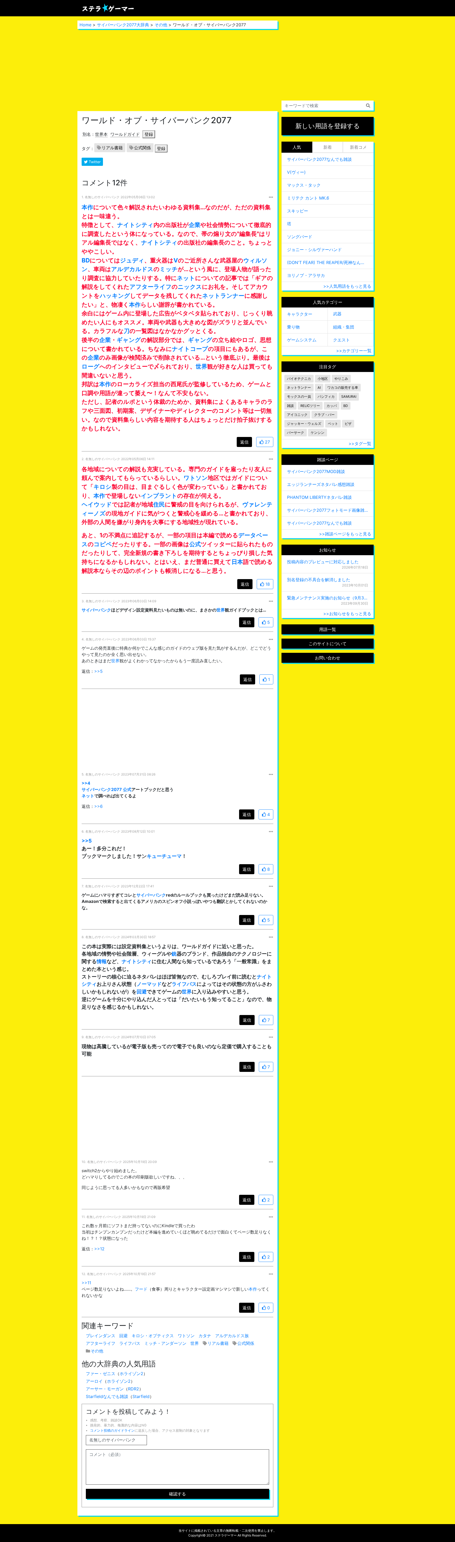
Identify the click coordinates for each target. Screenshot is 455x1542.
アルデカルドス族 (232, 1335)
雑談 (290, 406)
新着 (327, 147)
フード (141, 1289)
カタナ (205, 1335)
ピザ (348, 424)
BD (86, 260)
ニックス (190, 286)
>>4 (86, 783)
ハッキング (115, 295)
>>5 (98, 671)
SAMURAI (348, 397)
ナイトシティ (135, 224)
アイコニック (297, 415)
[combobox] (327, 106)
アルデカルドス (132, 268)
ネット (186, 277)
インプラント (159, 495)
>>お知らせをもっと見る (347, 613)
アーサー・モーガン (105, 1388)
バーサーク (295, 433)
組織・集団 (343, 327)
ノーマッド (149, 984)
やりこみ (341, 379)
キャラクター (299, 314)
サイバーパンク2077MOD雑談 (316, 471)
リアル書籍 (112, 147)
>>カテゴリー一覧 (354, 350)
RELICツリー (310, 406)
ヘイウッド (97, 504)
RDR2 (133, 1388)
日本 (237, 561)
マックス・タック (304, 185)
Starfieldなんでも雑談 (107, 1396)
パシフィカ (326, 397)
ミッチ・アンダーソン (165, 1343)
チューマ (172, 856)
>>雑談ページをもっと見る (345, 533)
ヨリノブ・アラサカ (306, 275)
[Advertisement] (177, 70)
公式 (195, 544)
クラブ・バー (324, 415)
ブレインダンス (100, 1335)
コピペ (103, 544)
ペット (333, 424)
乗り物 (293, 327)
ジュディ (132, 260)
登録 (149, 134)
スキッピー (297, 210)
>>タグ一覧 (360, 443)
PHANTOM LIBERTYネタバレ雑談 (319, 497)
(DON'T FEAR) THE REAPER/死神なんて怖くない (327, 262)
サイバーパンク (96, 610)
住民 (159, 504)
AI (319, 388)
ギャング (129, 339)
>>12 (99, 1248)
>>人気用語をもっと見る (347, 286)
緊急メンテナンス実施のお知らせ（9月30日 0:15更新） (327, 597)
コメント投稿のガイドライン (112, 1430)
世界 (201, 366)
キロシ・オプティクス (153, 1335)
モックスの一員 (299, 397)
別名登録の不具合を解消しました (318, 579)
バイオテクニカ (299, 379)
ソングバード (299, 236)
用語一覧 (327, 629)
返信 (244, 442)
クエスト (341, 339)
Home (85, 24)
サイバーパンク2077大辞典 (123, 24)
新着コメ (358, 147)
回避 (142, 991)
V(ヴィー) (296, 172)
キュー (154, 856)
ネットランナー (223, 295)
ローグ (91, 366)
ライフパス (184, 984)
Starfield (141, 1396)
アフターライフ (151, 286)
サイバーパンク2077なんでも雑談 (319, 159)
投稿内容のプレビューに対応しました (323, 561)
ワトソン (196, 477)
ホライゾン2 (131, 1373)
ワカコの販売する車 (342, 388)
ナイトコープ (190, 348)
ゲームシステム (301, 339)
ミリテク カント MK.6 (308, 198)
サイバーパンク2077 (102, 789)
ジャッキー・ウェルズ (304, 424)
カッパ (332, 406)
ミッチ (169, 268)
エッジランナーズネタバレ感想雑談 (320, 484)
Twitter (94, 162)
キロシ (102, 486)
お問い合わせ (327, 657)
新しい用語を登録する (327, 126)
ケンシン (317, 433)
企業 (194, 224)
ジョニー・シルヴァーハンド (314, 249)
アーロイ (94, 1381)
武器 (337, 313)
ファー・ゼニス (100, 1373)
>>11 (86, 1282)
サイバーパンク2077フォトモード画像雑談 (327, 510)
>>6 (98, 806)
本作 (87, 207)
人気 (297, 147)
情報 (102, 961)
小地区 (323, 379)
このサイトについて (328, 643)
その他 (161, 24)
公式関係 (142, 147)
